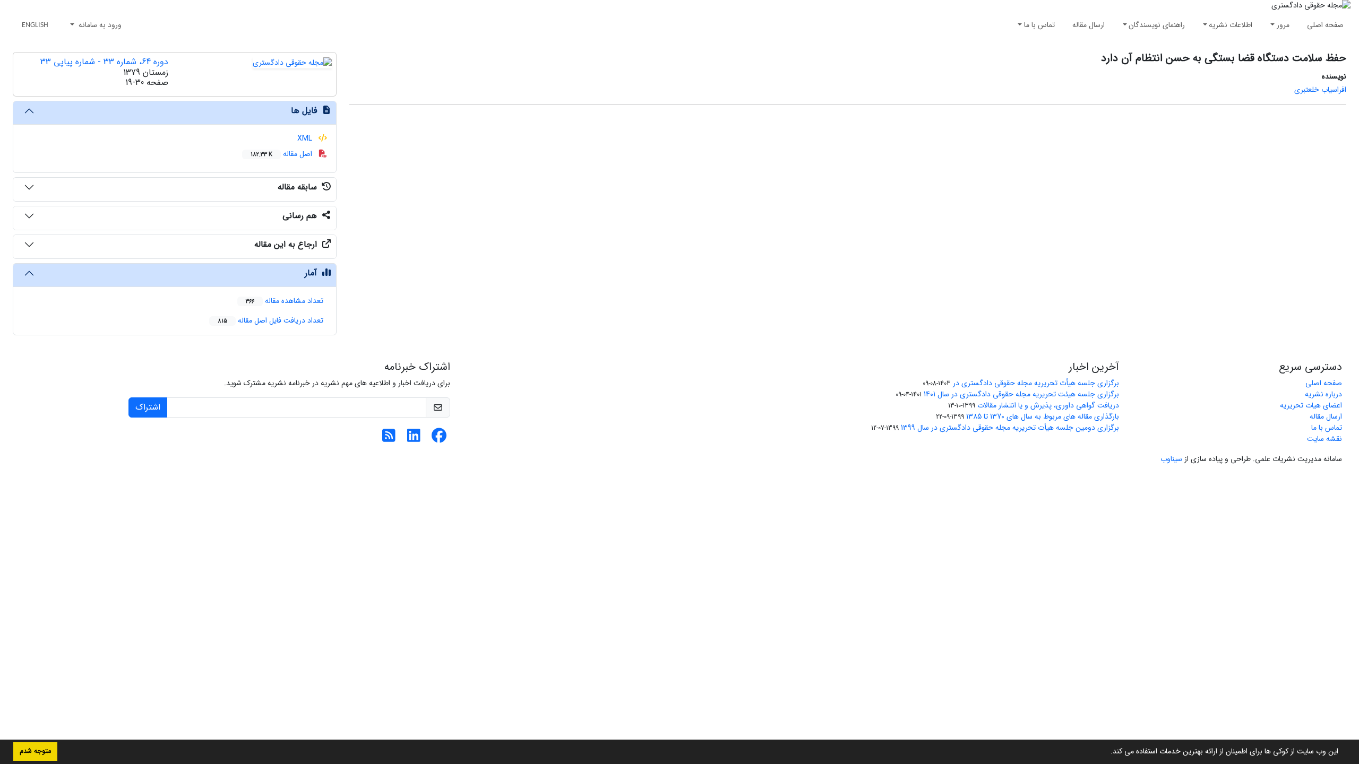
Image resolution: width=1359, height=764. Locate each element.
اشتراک (147, 407)
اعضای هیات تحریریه (1311, 405)
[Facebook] (438, 439)
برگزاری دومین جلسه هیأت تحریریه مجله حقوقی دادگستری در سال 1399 (1010, 427)
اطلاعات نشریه (1230, 25)
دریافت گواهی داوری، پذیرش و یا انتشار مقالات (1048, 405)
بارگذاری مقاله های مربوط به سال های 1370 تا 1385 (1042, 416)
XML (305, 138)
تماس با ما (1039, 25)
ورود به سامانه (99, 25)
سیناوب (1171, 459)
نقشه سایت (1324, 439)
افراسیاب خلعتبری (1320, 90)
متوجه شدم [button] (35, 751)
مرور (1283, 25)
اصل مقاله (282, 154)
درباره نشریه (1323, 394)
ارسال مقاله (1088, 25)
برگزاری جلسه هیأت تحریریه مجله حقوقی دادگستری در (1036, 383)
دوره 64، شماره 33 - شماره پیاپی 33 (104, 61)
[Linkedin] (413, 439)
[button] (1106, 752)
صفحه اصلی (1325, 25)
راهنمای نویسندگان (1157, 25)
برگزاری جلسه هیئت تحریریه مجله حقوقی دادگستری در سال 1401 (1021, 394)
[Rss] (388, 439)
